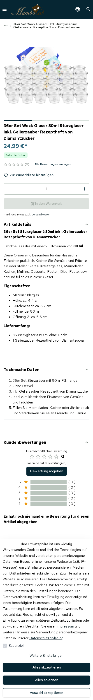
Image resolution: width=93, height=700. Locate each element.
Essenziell (16, 645)
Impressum (65, 626)
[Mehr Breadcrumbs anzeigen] (6, 25)
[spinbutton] (46, 188)
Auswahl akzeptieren (46, 692)
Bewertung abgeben (46, 471)
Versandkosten (41, 214)
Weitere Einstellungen (46, 655)
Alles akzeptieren (47, 667)
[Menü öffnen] (4, 9)
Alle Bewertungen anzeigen (53, 164)
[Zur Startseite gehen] (28, 9)
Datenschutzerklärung (46, 638)
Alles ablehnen (46, 680)
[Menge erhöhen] (84, 188)
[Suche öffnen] (88, 9)
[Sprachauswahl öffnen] (77, 9)
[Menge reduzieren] (8, 188)
